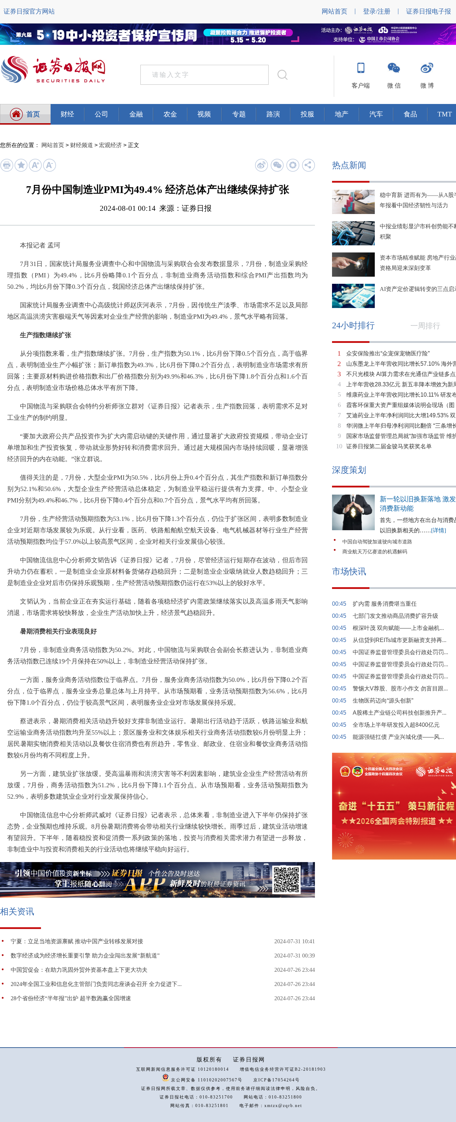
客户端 (361, 85)
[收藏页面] (20, 170)
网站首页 (334, 11)
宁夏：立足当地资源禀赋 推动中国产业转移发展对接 (77, 941)
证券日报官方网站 (29, 11)
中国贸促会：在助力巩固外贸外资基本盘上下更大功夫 (79, 970)
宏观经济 (110, 145)
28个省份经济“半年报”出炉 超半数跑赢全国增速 (71, 998)
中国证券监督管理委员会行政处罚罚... (400, 652)
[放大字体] (35, 170)
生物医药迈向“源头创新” (383, 701)
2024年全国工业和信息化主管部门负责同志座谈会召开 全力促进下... (96, 984)
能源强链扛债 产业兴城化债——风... (398, 737)
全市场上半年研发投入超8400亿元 (396, 725)
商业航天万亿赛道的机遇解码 (374, 551)
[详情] (438, 530)
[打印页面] (6, 170)
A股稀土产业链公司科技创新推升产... (399, 713)
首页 (33, 114)
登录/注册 (376, 11)
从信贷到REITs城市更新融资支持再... (399, 640)
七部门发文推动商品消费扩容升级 (395, 616)
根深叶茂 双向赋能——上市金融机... (398, 628)
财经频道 (81, 145)
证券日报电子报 (428, 11)
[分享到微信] (277, 165)
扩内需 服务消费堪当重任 (385, 604)
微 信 (394, 85)
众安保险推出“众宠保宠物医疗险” (388, 353)
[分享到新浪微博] (261, 165)
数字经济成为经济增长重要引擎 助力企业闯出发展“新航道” (85, 956)
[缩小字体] (49, 170)
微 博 (427, 85)
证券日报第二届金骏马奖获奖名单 (389, 446)
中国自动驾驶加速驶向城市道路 (377, 541)
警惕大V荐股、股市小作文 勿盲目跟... (400, 688)
